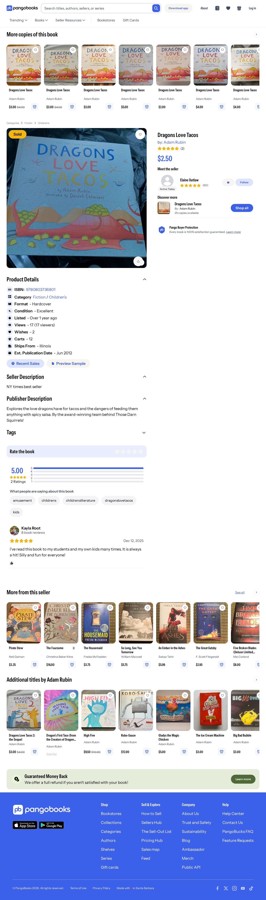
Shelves (108, 849)
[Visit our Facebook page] (217, 888)
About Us (190, 813)
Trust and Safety (196, 822)
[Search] (156, 8)
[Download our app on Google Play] (51, 825)
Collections (111, 822)
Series (106, 858)
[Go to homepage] (22, 8)
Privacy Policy (101, 888)
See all (240, 592)
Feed (145, 858)
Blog (186, 840)
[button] (77, 280)
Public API (191, 867)
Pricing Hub (152, 840)
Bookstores (106, 20)
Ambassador (193, 849)
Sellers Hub (151, 822)
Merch (188, 858)
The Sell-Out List (156, 831)
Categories (13, 123)
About (204, 8)
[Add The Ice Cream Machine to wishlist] (222, 695)
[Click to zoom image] (77, 198)
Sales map (150, 849)
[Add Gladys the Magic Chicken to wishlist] (185, 695)
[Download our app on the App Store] (24, 825)
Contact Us (232, 822)
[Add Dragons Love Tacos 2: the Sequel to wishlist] (35, 695)
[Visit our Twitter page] (226, 888)
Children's (43, 123)
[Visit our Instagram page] (234, 888)
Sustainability (194, 831)
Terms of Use (78, 888)
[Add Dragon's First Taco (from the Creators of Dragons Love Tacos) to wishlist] (73, 695)
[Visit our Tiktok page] (251, 888)
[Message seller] (228, 182)
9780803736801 (40, 289)
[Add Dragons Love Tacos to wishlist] (140, 134)
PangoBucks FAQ (237, 831)
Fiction (29, 123)
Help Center (233, 813)
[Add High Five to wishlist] (110, 695)
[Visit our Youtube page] (242, 888)
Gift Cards (131, 20)
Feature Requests (238, 840)
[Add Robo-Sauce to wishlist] (147, 695)
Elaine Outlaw (189, 180)
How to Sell (151, 813)
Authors (108, 840)
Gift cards (109, 867)
